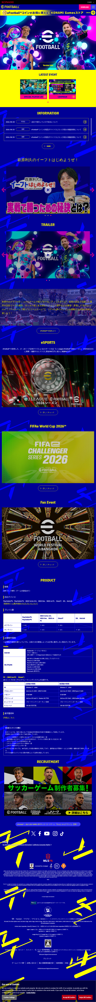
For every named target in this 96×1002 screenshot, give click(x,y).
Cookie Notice (30, 992)
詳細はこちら (9, 717)
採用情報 (59, 963)
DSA (66, 963)
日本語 (89, 2)
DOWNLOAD (85, 7)
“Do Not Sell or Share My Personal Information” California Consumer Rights (26, 844)
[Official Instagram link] (55, 833)
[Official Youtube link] (47, 833)
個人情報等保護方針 (46, 963)
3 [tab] (53, 215)
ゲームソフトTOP (18, 963)
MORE (49, 146)
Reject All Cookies (85, 997)
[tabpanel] (48, 190)
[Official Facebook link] (39, 833)
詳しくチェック (48, 412)
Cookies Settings (77, 963)
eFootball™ (10, 7)
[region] (48, 991)
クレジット (47, 958)
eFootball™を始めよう (48, 331)
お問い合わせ (32, 963)
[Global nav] (93, 7)
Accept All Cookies (69, 997)
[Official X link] (33, 833)
